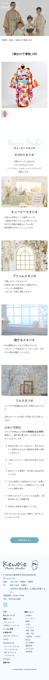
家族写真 (29, 645)
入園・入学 (30, 633)
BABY (28, 621)
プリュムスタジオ (11, 649)
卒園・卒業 (30, 630)
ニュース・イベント (10, 636)
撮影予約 (6, 662)
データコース (9, 622)
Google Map (10, 578)
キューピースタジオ (11, 646)
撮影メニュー (29, 612)
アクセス (6, 659)
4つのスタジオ (8, 643)
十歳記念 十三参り (33, 636)
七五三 (28, 624)
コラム (5, 639)
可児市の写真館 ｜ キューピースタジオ (10, 6)
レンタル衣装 (8, 629)
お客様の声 (7, 632)
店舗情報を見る (24, 540)
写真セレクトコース (11, 625)
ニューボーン (31, 618)
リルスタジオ (9, 655)
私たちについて (9, 615)
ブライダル (30, 648)
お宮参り (29, 615)
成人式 (28, 639)
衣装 (11, 40)
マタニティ (30, 627)
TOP (5, 612)
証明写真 (29, 651)
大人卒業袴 (30, 642)
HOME (4, 40)
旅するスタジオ (10, 652)
